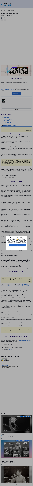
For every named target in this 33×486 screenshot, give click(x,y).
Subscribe (18, 245)
